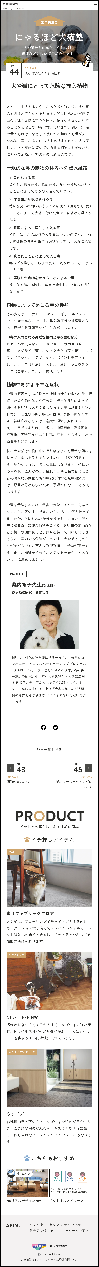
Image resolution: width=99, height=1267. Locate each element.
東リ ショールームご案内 (70, 1230)
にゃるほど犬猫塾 (18, 8)
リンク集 (36, 1224)
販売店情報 (38, 1230)
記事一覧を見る (49, 749)
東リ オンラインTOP (65, 1224)
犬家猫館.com (6, 8)
